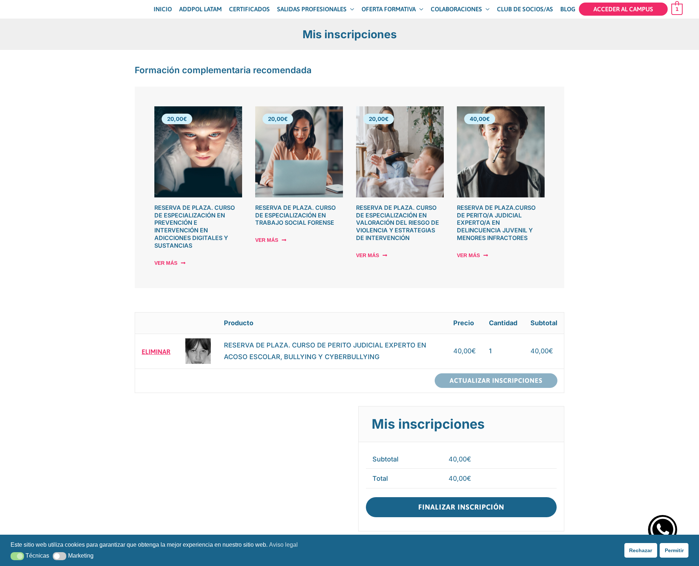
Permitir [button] (674, 550)
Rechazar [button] (640, 550)
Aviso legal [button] (283, 545)
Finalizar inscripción (461, 507)
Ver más (165, 263)
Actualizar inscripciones (496, 380)
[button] (17, 556)
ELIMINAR (156, 351)
